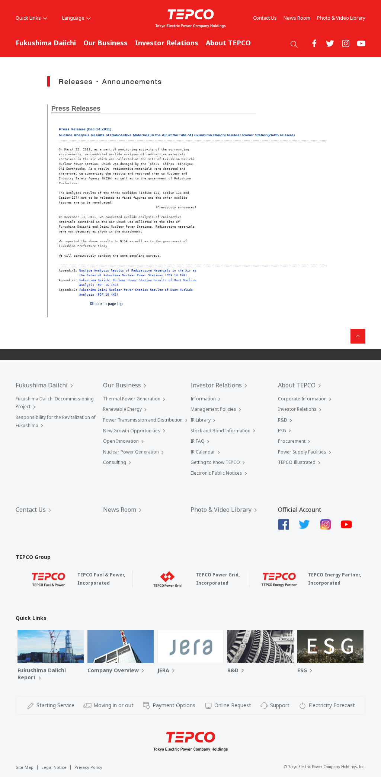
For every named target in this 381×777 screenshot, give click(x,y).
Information (203, 399)
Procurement (291, 441)
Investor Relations (166, 42)
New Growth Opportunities (131, 430)
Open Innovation (121, 441)
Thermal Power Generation (131, 399)
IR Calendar (202, 452)
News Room (297, 17)
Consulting (114, 462)
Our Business (105, 42)
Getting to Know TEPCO (215, 462)
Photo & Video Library (341, 17)
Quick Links (28, 17)
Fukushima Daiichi (46, 42)
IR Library (200, 420)
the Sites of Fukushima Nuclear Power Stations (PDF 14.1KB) (133, 275)
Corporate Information (302, 399)
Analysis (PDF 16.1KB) (98, 285)
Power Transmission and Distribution (143, 420)
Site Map (24, 767)
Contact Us (265, 17)
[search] (294, 44)
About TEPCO (228, 42)
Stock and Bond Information (220, 430)
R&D (282, 420)
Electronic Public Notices (216, 473)
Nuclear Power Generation (131, 452)
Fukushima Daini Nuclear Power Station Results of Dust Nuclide (136, 290)
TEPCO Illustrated (297, 462)
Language (73, 17)
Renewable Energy (122, 409)
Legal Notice (54, 767)
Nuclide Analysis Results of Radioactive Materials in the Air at (137, 270)
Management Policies (213, 409)
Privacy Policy (88, 767)
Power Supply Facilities (302, 452)
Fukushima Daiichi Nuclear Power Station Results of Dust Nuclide (137, 280)
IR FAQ (197, 441)
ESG (282, 430)
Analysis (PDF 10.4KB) (98, 294)
